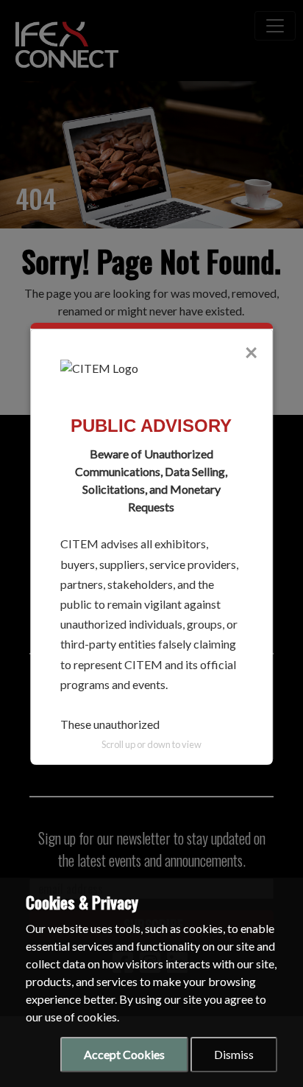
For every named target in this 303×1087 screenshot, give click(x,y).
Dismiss (234, 1054)
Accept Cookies (124, 1054)
